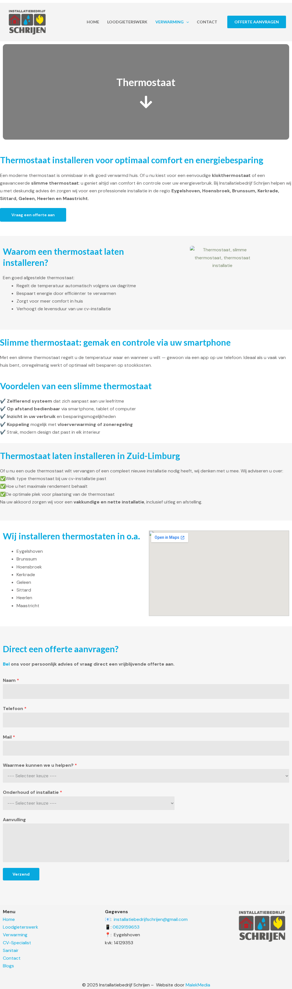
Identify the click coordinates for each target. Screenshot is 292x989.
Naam (11, 680)
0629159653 (126, 927)
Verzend (21, 874)
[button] (186, 22)
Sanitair (11, 950)
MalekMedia (197, 985)
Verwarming (169, 21)
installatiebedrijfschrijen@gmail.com (151, 919)
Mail (9, 737)
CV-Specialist (17, 943)
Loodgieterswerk (127, 21)
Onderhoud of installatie (32, 792)
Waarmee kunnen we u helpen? (40, 765)
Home (93, 21)
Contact (207, 21)
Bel (6, 664)
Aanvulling (14, 820)
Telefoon (15, 708)
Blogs (8, 966)
